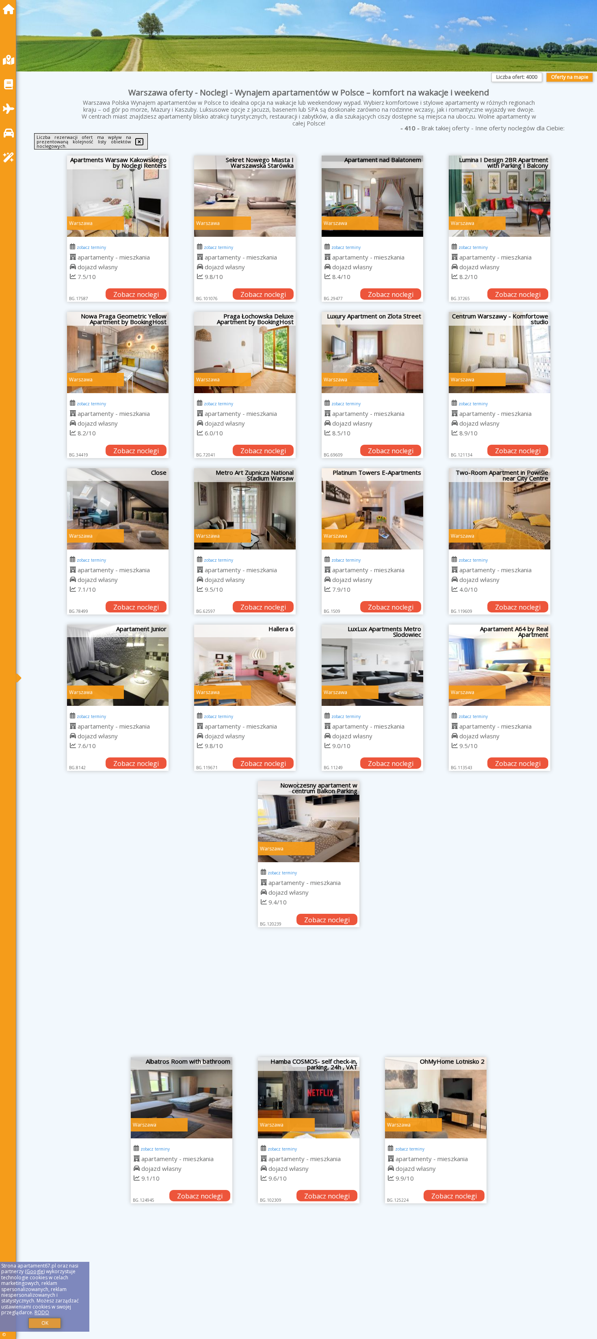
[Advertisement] (308, 996)
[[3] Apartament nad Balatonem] (372, 196)
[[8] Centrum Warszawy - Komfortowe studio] (499, 352)
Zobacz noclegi (136, 294)
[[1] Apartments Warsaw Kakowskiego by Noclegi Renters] (118, 196)
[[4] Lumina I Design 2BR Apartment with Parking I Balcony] (499, 196)
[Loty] (10, 109)
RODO (42, 1312)
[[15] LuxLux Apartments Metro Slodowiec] (372, 665)
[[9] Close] (118, 508)
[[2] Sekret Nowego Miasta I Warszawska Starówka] (245, 196)
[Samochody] (10, 133)
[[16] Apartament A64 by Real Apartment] (499, 665)
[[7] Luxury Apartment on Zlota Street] (372, 352)
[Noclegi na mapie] (10, 60)
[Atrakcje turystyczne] (10, 157)
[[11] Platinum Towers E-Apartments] (372, 508)
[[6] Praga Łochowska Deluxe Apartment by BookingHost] (245, 352)
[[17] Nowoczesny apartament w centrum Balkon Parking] (308, 821)
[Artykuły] (10, 84)
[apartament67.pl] (10, 9)
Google (34, 1271)
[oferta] (73, 257)
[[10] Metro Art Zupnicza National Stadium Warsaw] (245, 508)
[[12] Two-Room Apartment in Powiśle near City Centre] (499, 508)
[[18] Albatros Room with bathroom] (181, 1097)
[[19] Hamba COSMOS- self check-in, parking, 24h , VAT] (308, 1097)
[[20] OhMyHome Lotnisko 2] (436, 1097)
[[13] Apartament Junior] (118, 665)
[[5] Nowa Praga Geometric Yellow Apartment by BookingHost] (118, 352)
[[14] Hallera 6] (245, 665)
